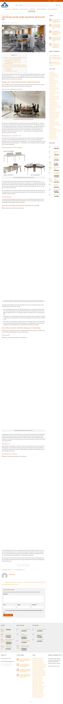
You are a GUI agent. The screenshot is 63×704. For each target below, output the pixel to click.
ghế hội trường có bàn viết (54, 116)
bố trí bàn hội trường (53, 102)
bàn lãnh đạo (52, 94)
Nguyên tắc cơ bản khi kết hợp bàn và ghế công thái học (14, 57)
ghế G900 (34, 674)
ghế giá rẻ (58, 112)
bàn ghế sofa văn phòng (54, 76)
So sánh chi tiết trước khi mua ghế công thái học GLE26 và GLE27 (56, 45)
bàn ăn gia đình (56, 98)
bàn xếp (57, 96)
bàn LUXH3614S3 (42, 666)
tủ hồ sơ (42, 694)
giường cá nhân (52, 124)
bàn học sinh (52, 88)
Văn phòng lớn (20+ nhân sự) (10, 71)
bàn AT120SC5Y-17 (39, 658)
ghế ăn (57, 122)
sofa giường (58, 130)
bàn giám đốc (35, 662)
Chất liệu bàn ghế (8, 63)
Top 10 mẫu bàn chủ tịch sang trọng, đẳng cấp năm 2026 (56, 20)
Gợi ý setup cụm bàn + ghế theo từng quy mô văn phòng (14, 66)
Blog (49, 0)
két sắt (34, 690)
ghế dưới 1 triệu (52, 110)
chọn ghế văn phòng (53, 104)
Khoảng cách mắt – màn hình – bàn (12, 60)
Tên (4, 604)
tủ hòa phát (52, 138)
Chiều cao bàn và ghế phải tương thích (12, 59)
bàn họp (56, 88)
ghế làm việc (41, 682)
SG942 (41, 692)
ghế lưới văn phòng (53, 118)
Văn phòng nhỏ (8, 68)
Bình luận (5, 594)
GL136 (38, 688)
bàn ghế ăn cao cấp (53, 80)
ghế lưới (40, 684)
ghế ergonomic (52, 112)
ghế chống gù (57, 106)
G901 (40, 670)
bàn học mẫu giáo (53, 86)
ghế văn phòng (52, 122)
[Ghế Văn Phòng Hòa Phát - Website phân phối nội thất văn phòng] (7, 5)
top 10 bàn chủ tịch (53, 136)
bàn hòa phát (41, 662)
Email (18, 604)
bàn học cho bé (52, 84)
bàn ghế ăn (51, 78)
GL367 (42, 688)
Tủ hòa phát (32, 9)
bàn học (56, 82)
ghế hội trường (35, 682)
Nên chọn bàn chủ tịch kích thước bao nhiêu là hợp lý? (55, 64)
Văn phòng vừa (8, 69)
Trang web (34, 604)
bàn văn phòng (35, 670)
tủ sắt (56, 138)
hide (16, 55)
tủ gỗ (39, 694)
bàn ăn (51, 98)
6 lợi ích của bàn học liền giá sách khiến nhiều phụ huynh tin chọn (56, 39)
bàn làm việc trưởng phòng (54, 92)
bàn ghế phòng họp (53, 74)
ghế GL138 (41, 676)
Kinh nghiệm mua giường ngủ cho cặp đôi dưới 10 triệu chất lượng (56, 33)
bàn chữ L (42, 181)
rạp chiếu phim (52, 130)
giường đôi (51, 126)
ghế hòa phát (40, 678)
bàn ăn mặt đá (52, 100)
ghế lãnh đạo (35, 684)
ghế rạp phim (52, 120)
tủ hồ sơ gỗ (35, 696)
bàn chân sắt (40, 660)
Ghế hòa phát (15, 9)
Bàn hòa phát (8, 9)
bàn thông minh (52, 96)
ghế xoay (34, 688)
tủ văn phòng (40, 696)
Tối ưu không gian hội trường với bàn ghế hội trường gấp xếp (56, 26)
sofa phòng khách (53, 132)
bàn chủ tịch (52, 72)
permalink (23, 569)
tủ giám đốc (35, 694)
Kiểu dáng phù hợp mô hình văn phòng (12, 62)
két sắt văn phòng (36, 692)
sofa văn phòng (52, 134)
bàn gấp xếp (52, 82)
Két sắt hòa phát (24, 9)
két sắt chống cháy (39, 690)
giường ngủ (58, 124)
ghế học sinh (35, 680)
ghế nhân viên (35, 686)
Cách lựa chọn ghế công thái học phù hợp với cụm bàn (14, 65)
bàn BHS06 (35, 660)
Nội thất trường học (52, 9)
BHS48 (34, 658)
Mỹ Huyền (15, 22)
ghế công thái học (15, 75)
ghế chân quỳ (52, 106)
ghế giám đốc (35, 676)
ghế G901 (39, 674)
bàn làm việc (35, 668)
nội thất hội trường (53, 128)
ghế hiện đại (52, 114)
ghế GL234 (35, 678)
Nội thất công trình (41, 9)
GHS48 (43, 670)
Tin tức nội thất (31, 11)
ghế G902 (43, 674)
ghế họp (56, 114)
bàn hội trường (52, 90)
